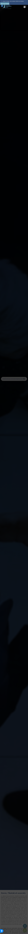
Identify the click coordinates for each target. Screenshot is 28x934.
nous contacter (12, 1)
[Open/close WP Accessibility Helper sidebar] (1, 931)
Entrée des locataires (20, 1)
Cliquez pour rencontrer (4, 3)
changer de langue (5, 1)
